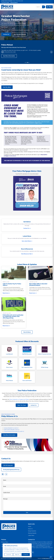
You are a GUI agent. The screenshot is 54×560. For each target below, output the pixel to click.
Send (27, 512)
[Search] (43, 6)
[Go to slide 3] (27, 62)
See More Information (9, 56)
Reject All (17, 554)
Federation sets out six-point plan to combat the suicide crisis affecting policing (13, 316)
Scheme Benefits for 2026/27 (11, 428)
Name (4, 480)
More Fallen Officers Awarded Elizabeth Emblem (38, 284)
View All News (27, 332)
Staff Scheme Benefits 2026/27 (11, 429)
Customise (8, 554)
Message (5, 498)
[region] (17, 550)
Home (29, 526)
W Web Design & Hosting (47, 558)
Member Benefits (32, 533)
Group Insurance (32, 531)
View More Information (9, 435)
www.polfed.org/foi (41, 544)
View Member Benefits (20, 34)
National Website (14, 2)
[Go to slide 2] (26, 62)
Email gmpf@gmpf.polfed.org (11, 469)
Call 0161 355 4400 (8, 465)
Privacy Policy (4, 542)
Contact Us (6, 34)
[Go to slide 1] (25, 62)
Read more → (6, 293)
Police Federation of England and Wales (19, 399)
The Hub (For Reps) (5, 2)
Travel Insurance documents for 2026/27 (14, 431)
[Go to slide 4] (28, 62)
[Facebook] (2, 474)
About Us (30, 528)
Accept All (26, 554)
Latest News (31, 535)
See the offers (7, 87)
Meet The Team (22, 405)
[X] (6, 474)
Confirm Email (6, 492)
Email (4, 486)
